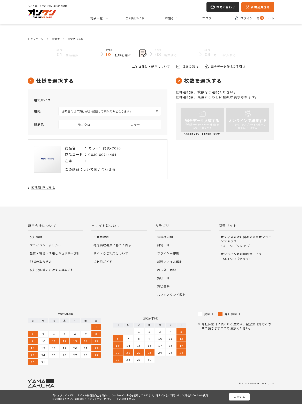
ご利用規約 (101, 237)
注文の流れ (190, 66)
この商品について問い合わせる (90, 169)
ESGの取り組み (41, 262)
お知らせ (171, 18)
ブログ (207, 18)
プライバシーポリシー (45, 245)
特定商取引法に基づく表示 (112, 245)
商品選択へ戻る (43, 187)
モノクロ (84, 124)
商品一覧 (96, 18)
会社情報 (36, 237)
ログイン (246, 18)
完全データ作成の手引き (228, 66)
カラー (135, 124)
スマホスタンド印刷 (171, 294)
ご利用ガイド (135, 18)
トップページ (36, 38)
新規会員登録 (260, 7)
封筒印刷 (163, 245)
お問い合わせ (225, 7)
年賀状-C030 (76, 38)
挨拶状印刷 (165, 237)
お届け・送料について (154, 66)
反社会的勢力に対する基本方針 (52, 270)
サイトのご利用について (110, 253)
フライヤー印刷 (168, 253)
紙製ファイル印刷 (169, 262)
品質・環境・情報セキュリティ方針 (55, 253)
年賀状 (56, 38)
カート (267, 18)
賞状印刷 (163, 278)
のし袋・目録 (166, 270)
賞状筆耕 (163, 286)
